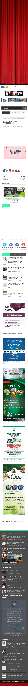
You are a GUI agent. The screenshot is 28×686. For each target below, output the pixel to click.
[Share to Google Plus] (7, 198)
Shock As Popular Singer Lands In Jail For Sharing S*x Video (12, 201)
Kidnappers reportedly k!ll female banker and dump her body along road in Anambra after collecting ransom (16, 285)
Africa (19, 126)
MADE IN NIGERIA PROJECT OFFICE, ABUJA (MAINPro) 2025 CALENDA (15, 293)
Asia (9, 118)
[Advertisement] (14, 14)
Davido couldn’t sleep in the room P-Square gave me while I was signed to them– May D (16, 277)
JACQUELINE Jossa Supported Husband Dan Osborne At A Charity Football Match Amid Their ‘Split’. (16, 578)
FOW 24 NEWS (15, 681)
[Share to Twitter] (5, 198)
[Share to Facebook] (4, 198)
